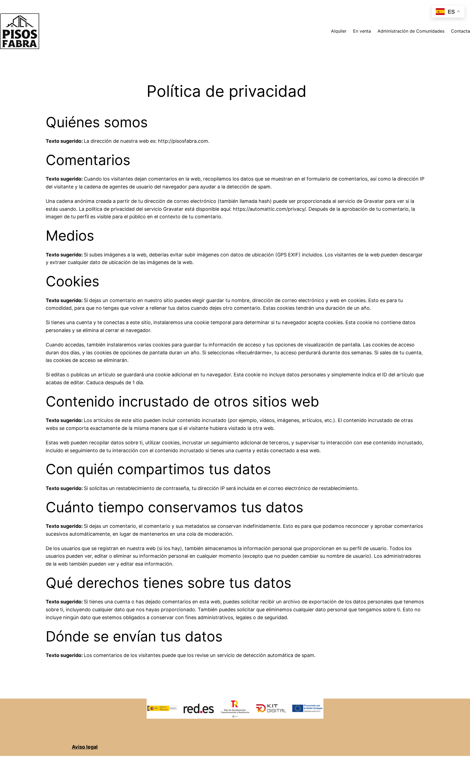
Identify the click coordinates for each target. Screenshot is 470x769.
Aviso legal (85, 747)
